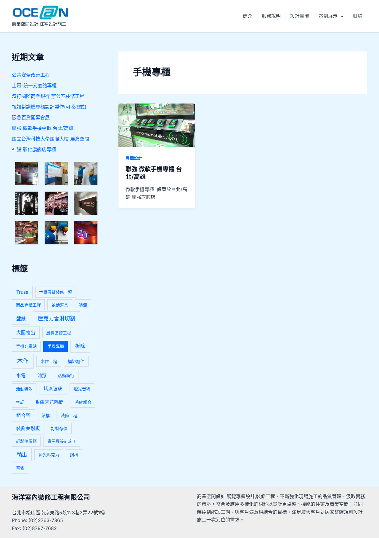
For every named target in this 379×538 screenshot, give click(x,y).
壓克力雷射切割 (56, 318)
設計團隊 (299, 16)
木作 (22, 361)
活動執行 (66, 375)
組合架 (23, 415)
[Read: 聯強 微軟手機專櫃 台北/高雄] (156, 124)
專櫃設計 (134, 157)
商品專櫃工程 (28, 304)
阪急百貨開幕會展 (31, 117)
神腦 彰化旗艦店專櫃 (34, 149)
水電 (21, 375)
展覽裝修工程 (58, 332)
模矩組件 (76, 361)
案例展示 (328, 16)
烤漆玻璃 (53, 389)
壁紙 (21, 318)
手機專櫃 (55, 346)
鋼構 (74, 454)
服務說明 (271, 16)
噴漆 (83, 304)
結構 (45, 415)
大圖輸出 (25, 332)
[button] (340, 16)
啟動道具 (60, 304)
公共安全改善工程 (31, 75)
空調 (20, 402)
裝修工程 (69, 415)
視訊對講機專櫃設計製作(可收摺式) (49, 107)
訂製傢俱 (59, 428)
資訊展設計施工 (61, 441)
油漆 (42, 375)
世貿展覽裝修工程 (55, 292)
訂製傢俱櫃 (26, 441)
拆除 (80, 346)
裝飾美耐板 (28, 428)
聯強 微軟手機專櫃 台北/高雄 (42, 128)
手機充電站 (26, 346)
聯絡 (357, 16)
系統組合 (83, 402)
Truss (22, 292)
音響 (20, 468)
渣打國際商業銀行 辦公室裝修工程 (48, 96)
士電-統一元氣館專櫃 (34, 85)
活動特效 (24, 388)
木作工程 (49, 361)
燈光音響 (82, 388)
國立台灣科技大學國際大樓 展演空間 (50, 139)
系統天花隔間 (49, 402)
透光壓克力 (48, 454)
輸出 (22, 454)
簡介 (247, 16)
